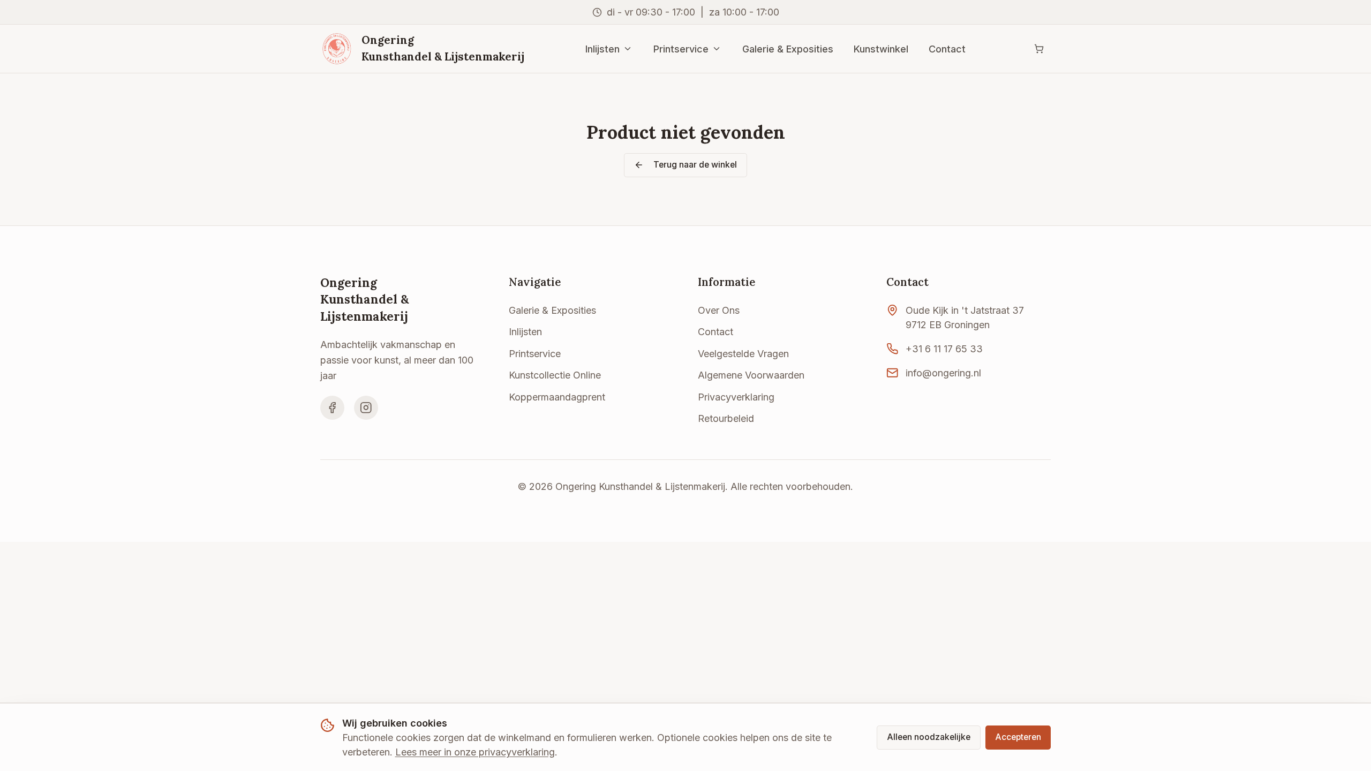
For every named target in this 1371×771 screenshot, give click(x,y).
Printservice (681, 49)
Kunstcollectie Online (555, 375)
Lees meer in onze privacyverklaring (475, 752)
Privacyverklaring (736, 397)
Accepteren (1018, 737)
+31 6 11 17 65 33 (944, 348)
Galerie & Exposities (787, 49)
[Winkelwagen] (1039, 49)
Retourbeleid (726, 418)
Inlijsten (602, 49)
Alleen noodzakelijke (928, 737)
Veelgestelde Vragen (743, 353)
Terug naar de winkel (695, 165)
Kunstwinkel (881, 49)
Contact (947, 49)
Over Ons (719, 310)
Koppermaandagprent (557, 397)
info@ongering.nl (943, 373)
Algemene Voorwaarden (751, 375)
